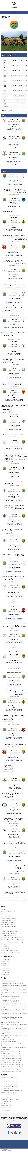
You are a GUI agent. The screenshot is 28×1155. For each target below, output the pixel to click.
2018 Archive (5, 974)
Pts (26, 58)
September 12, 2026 (14, 119)
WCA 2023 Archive (6, 1105)
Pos (2, 58)
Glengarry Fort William (14, 571)
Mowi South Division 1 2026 (8, 922)
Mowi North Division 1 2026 (8, 920)
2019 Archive (5, 972)
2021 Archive (5, 968)
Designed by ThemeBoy (6, 1150)
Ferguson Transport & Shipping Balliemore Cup (13, 939)
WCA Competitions (7, 1079)
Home (3, 909)
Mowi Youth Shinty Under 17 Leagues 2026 (12, 983)
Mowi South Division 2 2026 (8, 926)
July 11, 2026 (14, 245)
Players (10, 110)
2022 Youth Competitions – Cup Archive (11, 1066)
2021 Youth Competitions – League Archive (12, 1069)
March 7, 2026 (14, 609)
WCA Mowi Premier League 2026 (10, 1082)
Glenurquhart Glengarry (14, 255)
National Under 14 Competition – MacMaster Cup (14, 1047)
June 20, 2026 (14, 293)
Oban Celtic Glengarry (14, 813)
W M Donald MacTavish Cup (8, 935)
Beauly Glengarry (14, 887)
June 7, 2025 (14, 851)
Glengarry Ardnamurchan (14, 400)
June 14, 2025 (14, 828)
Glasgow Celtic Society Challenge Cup (11, 937)
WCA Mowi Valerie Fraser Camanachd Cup (12, 1090)
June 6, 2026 (14, 344)
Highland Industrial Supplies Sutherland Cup (12, 942)
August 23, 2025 (14, 654)
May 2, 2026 (14, 440)
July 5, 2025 (14, 778)
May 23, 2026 (14, 390)
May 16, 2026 (14, 420)
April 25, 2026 (14, 467)
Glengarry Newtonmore (14, 230)
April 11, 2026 (14, 514)
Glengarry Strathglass (14, 302)
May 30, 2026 (14, 368)
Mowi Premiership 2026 (7, 916)
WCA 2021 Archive (6, 1110)
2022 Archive (5, 965)
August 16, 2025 (14, 700)
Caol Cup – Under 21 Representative (11, 952)
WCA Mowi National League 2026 (10, 1084)
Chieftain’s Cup (6, 944)
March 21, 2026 (14, 561)
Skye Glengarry (14, 144)
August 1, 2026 (14, 198)
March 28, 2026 (14, 539)
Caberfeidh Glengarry (14, 129)
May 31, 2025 (14, 877)
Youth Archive (5, 1049)
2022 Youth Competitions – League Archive (12, 1064)
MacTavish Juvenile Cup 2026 (9, 1041)
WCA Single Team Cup (7, 1097)
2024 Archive (5, 961)
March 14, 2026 (14, 585)
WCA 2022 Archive (6, 1107)
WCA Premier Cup (6, 1095)
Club (5, 58)
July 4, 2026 (14, 269)
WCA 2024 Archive (6, 1103)
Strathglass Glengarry (14, 500)
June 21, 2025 (14, 803)
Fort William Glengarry (14, 279)
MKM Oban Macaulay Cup (8, 933)
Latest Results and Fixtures (8, 911)
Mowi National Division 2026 (9, 918)
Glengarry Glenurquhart (14, 619)
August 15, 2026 (14, 174)
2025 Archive (5, 959)
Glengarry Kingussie (14, 429)
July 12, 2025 (14, 750)
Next (25, 899)
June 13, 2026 (14, 319)
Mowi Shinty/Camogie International (10, 1099)
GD (23, 58)
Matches (4, 110)
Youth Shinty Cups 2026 (8, 1039)
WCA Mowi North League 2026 (9, 1086)
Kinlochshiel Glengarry (14, 449)
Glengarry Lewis (14, 206)
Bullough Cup (5, 946)
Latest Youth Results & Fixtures (9, 981)
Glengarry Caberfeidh (14, 354)
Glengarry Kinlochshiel (14, 184)
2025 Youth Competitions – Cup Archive (11, 1053)
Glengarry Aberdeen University (14, 327)
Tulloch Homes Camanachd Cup (9, 931)
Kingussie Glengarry (14, 162)
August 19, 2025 (14, 675)
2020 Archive (5, 970)
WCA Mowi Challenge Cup (8, 1092)
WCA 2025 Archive (6, 1101)
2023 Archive (5, 963)
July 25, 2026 (14, 220)
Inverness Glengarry (14, 549)
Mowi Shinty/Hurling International (10, 950)
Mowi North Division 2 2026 (8, 924)
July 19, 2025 (14, 728)
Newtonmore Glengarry (14, 524)
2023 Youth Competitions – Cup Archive (11, 1062)
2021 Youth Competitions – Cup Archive (11, 1071)
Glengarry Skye (14, 477)
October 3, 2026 (14, 152)
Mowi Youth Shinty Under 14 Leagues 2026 (12, 1004)
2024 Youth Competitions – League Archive (12, 1056)
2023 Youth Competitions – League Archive (12, 1060)
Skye (7, 101)
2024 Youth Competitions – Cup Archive (11, 1058)
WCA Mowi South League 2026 (9, 1088)
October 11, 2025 (14, 634)
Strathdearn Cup (6, 948)
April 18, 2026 (14, 489)
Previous (3, 899)
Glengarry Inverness (14, 378)
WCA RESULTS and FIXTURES (9, 1077)
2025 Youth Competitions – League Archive (12, 1051)
